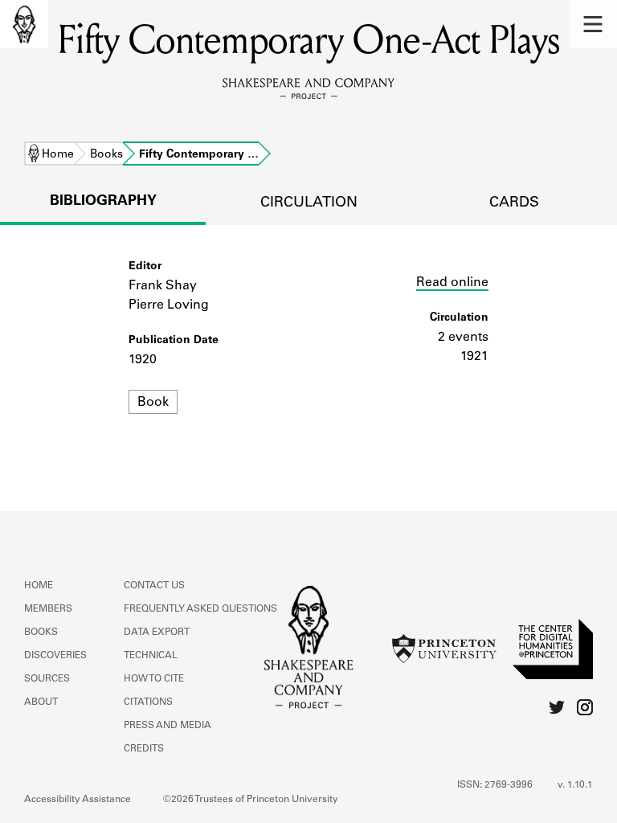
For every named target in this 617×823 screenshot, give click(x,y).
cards (514, 203)
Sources (47, 679)
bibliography (103, 201)
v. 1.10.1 (575, 785)
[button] (593, 24)
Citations (148, 702)
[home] (24, 24)
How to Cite (154, 679)
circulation (309, 203)
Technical (151, 656)
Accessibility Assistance (77, 800)
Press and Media (167, 726)
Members (48, 609)
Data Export (157, 632)
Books (106, 155)
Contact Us (154, 586)
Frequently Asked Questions (200, 609)
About (41, 702)
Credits (144, 749)
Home (58, 155)
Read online (452, 282)
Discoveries (55, 656)
